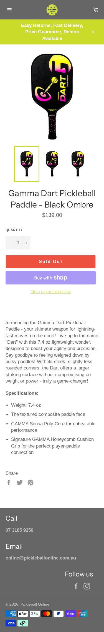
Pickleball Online (35, 604)
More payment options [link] (51, 291)
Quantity (14, 230)
